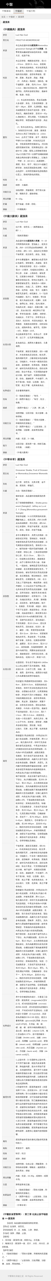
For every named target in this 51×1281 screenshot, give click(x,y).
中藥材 (18, 11)
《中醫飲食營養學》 (12, 1214)
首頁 (3, 17)
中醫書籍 (6, 11)
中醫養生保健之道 (16, 1276)
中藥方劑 (31, 11)
